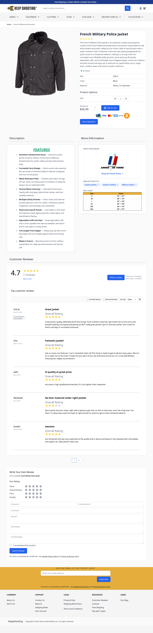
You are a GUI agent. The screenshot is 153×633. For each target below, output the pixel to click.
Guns (69, 17)
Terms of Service (68, 556)
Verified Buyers (95, 299)
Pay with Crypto (99, 611)
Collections (134, 17)
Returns (38, 604)
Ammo (13, 17)
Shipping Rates (41, 607)
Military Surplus (110, 17)
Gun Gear (86, 17)
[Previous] (69, 460)
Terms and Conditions (73, 609)
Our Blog (124, 600)
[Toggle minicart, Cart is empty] (144, 8)
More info (27, 279)
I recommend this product (24, 545)
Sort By (122, 299)
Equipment (31, 17)
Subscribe (103, 579)
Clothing (51, 17)
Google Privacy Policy (50, 556)
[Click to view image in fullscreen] (40, 63)
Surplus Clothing (109, 185)
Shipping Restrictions (73, 604)
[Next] (83, 460)
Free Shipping (98, 607)
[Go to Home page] (22, 8)
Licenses (95, 604)
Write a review (116, 277)
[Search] (127, 8)
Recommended (111, 299)
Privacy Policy (69, 600)
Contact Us (40, 600)
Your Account (41, 611)
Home (9, 24)
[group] (87, 39)
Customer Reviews (100, 600)
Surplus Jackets (91, 185)
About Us (11, 600)
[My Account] (140, 8)
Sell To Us (11, 604)
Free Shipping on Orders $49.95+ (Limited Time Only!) (75, 2)
